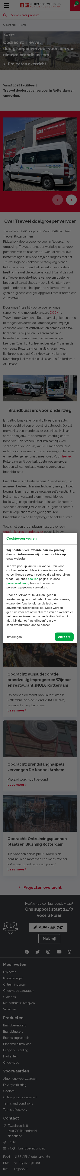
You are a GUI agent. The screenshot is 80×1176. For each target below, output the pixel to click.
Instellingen (14, 636)
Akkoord (64, 636)
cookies (33, 579)
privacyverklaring (17, 583)
